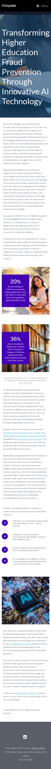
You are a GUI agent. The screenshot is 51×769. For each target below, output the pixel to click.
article (9, 215)
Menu (44, 5)
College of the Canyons (21, 643)
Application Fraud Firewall (30, 439)
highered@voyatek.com (27, 693)
